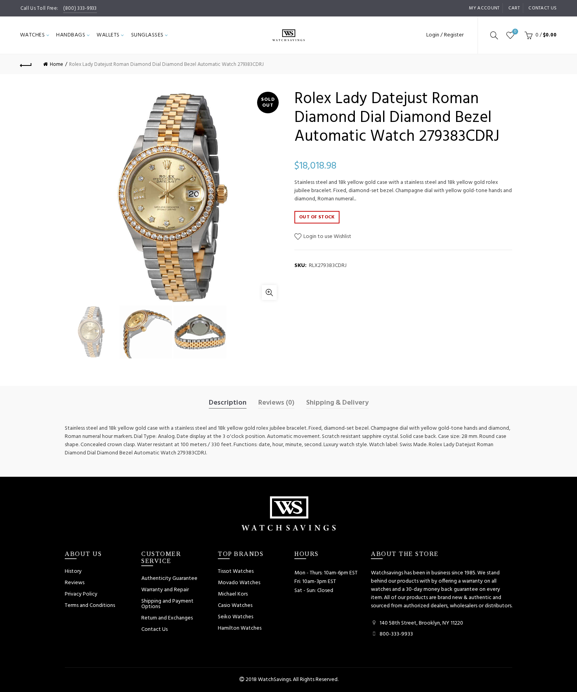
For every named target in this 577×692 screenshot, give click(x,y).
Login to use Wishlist (326, 236)
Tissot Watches (236, 571)
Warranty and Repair (165, 589)
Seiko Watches (235, 616)
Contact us (542, 8)
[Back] (26, 64)
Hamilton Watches (239, 628)
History (73, 571)
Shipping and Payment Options (167, 604)
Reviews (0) (276, 403)
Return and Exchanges (167, 618)
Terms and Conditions (90, 605)
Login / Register (445, 35)
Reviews (74, 582)
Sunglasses (147, 35)
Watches (32, 35)
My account (484, 8)
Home (56, 64)
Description (228, 403)
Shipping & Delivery (337, 403)
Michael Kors (233, 594)
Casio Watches (235, 605)
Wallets (108, 35)
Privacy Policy (81, 594)
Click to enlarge (269, 292)
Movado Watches (239, 582)
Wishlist (515, 32)
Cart (514, 8)
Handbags (70, 35)
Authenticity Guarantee (169, 578)
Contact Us (154, 629)
